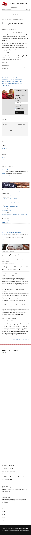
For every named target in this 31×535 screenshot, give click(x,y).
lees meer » (4, 239)
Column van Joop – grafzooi (7, 468)
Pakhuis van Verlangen (8, 251)
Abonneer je (9, 170)
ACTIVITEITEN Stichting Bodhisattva (10, 206)
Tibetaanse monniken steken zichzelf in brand (12, 81)
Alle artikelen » (5, 148)
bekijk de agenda (5, 222)
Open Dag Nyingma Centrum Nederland (10, 199)
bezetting (6, 66)
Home (3, 19)
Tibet (22, 66)
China (10, 66)
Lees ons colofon (5, 502)
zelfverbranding (5, 68)
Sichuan (18, 66)
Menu (16, 14)
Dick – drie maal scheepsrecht (8, 474)
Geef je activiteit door (6, 160)
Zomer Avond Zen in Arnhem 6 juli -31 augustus (12, 191)
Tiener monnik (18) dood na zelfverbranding (12, 79)
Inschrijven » (9, 175)
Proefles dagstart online (6, 210)
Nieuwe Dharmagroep (6, 220)
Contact (3, 511)
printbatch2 (14, 66)
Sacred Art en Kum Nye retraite (8, 195)
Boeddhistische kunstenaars (13, 232)
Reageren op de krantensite (7, 520)
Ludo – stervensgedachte (7, 479)
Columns (3, 517)
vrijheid (24, 66)
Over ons (3, 514)
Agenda (3, 157)
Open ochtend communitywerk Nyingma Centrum (12, 202)
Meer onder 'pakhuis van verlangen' (21, 339)
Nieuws (6, 19)
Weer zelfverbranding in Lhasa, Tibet (10, 77)
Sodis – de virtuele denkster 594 (8, 471)
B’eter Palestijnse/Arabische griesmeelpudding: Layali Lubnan (14, 476)
